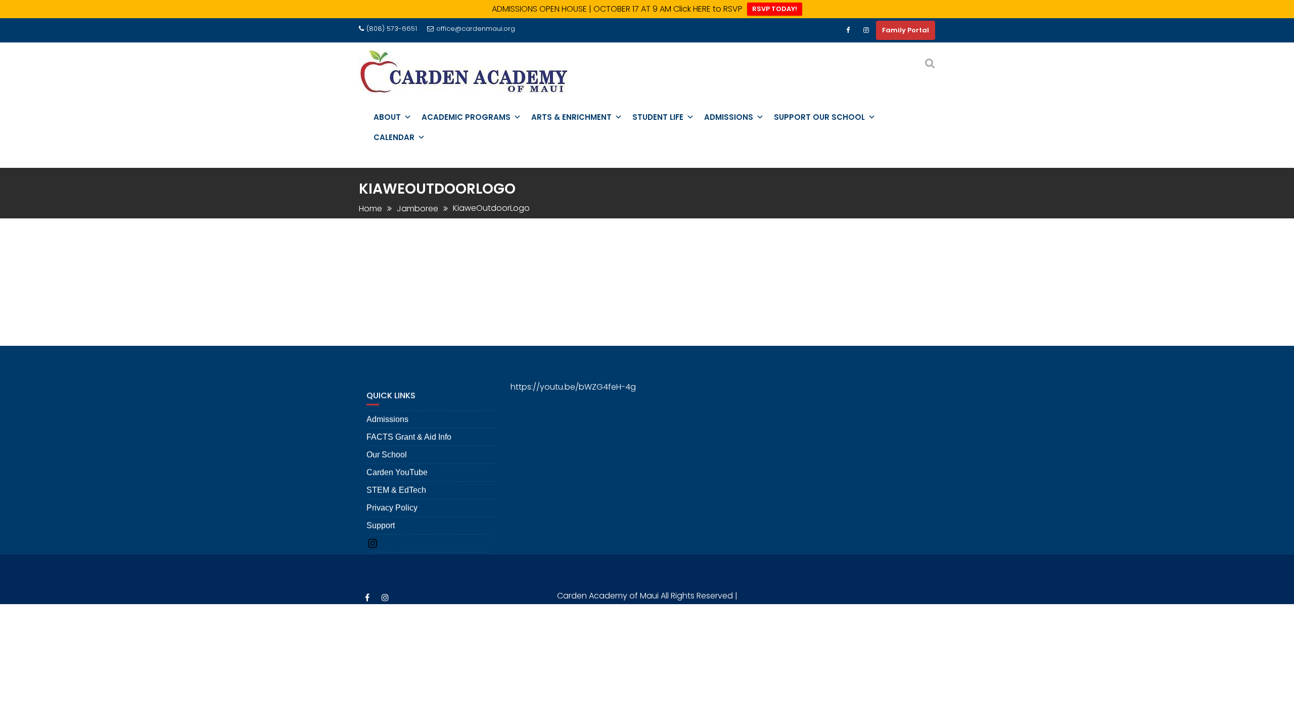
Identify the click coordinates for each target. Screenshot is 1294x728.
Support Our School (819, 117)
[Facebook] (848, 30)
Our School (386, 439)
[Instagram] (866, 30)
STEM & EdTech (396, 475)
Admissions (387, 404)
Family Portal (905, 30)
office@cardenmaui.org (475, 28)
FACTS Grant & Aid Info (408, 422)
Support (380, 510)
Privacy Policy (392, 492)
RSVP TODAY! (774, 9)
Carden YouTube (397, 457)
